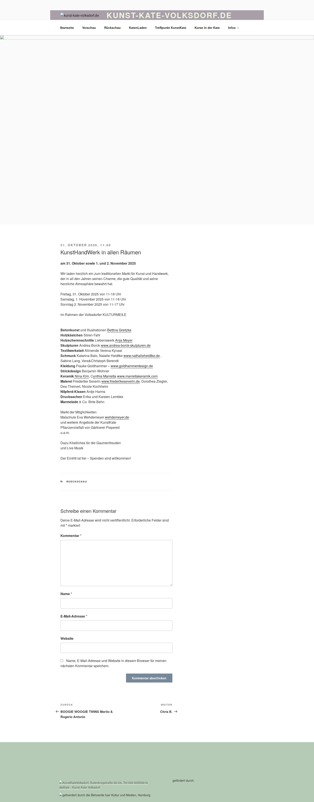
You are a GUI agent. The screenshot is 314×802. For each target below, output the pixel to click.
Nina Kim (82, 376)
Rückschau (112, 27)
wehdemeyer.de (117, 417)
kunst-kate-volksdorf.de (169, 15)
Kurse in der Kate (207, 27)
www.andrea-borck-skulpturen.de (126, 345)
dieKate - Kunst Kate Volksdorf (79, 787)
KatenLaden (138, 27)
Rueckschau (76, 481)
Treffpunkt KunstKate (170, 27)
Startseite (67, 27)
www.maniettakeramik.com (137, 376)
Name (66, 593)
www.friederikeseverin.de (120, 381)
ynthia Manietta (104, 376)
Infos (232, 27)
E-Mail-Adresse (73, 616)
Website (66, 638)
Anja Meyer (123, 340)
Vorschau (89, 27)
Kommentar (70, 535)
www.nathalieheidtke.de (141, 355)
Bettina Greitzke (119, 329)
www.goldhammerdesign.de (132, 365)
